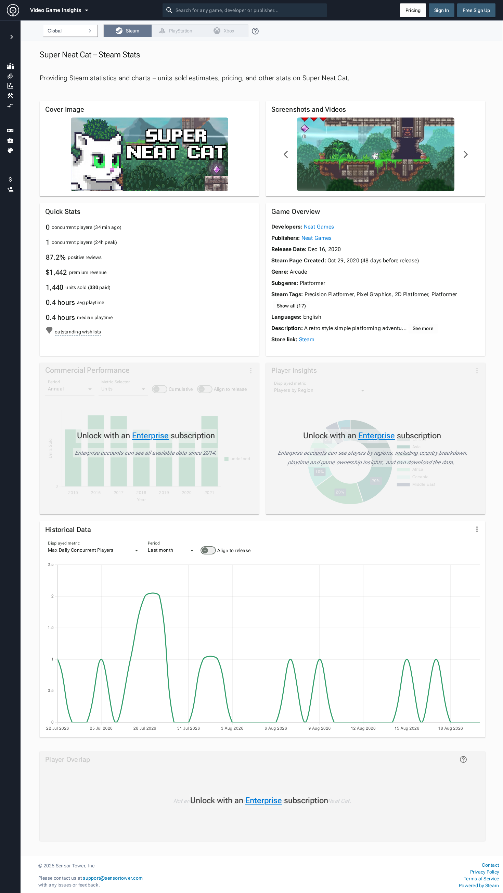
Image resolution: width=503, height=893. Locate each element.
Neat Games (319, 226)
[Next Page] (465, 154)
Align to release (233, 550)
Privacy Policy (484, 872)
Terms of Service (481, 878)
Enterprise (150, 435)
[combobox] (250, 10)
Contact (490, 865)
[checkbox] (127, 30)
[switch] (208, 550)
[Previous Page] (286, 154)
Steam (307, 339)
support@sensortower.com (113, 878)
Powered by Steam (479, 885)
